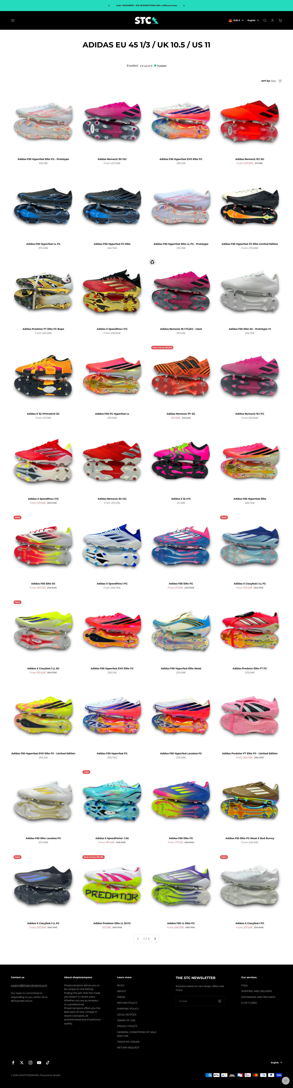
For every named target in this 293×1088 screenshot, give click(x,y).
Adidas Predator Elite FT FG (250, 668)
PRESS (121, 997)
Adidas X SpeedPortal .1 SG (112, 838)
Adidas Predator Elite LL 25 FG (112, 923)
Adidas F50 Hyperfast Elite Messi (181, 668)
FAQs (244, 985)
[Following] (184, 5)
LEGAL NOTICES (126, 1014)
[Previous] (109, 5)
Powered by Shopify (50, 1075)
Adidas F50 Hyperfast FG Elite (112, 243)
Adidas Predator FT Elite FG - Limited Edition (250, 753)
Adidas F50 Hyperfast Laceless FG (181, 753)
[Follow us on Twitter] (21, 1062)
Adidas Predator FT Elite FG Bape (43, 328)
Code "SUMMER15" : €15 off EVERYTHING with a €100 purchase (146, 5)
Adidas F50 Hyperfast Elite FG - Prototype (43, 159)
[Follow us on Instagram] (30, 1062)
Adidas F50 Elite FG (181, 583)
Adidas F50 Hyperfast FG (112, 753)
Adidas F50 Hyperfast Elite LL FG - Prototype (181, 243)
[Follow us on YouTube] (39, 1062)
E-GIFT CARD (249, 1002)
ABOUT (121, 991)
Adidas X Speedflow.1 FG (112, 328)
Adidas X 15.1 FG (181, 498)
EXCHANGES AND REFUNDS (258, 997)
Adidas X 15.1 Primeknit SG (43, 413)
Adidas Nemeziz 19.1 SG (112, 159)
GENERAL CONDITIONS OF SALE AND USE (136, 1034)
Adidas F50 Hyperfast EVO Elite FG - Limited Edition (43, 753)
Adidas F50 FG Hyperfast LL (112, 413)
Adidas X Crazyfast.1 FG (250, 923)
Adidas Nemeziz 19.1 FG (249, 413)
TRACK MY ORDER (128, 1041)
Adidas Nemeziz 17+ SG (181, 413)
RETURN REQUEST (128, 1047)
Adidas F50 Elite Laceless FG (43, 838)
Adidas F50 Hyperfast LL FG (43, 243)
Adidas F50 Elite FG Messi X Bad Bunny (250, 838)
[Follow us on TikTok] (47, 1062)
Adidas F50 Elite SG (43, 583)
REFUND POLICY (127, 1002)
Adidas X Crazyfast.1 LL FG (250, 583)
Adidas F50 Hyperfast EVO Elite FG (181, 159)
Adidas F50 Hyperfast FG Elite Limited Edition (250, 243)
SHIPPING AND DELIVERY (256, 991)
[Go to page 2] (155, 939)
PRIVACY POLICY (127, 1026)
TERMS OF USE (126, 1020)
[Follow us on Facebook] (13, 1062)
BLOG (120, 985)
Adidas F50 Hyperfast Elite (249, 498)
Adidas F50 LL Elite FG (181, 923)
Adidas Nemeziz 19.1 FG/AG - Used (181, 328)
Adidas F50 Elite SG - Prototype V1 (250, 328)
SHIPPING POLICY (128, 1008)
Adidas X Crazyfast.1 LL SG (43, 668)
